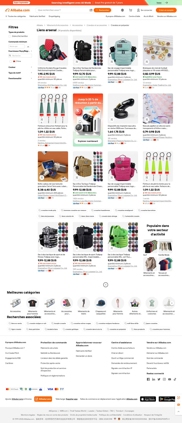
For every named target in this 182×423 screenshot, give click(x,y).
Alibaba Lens (17, 399)
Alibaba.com (131, 399)
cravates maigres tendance (109, 323)
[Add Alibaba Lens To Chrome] (43, 399)
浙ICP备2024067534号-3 (159, 419)
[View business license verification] (115, 419)
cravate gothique (71, 329)
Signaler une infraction (120, 373)
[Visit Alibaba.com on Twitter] (159, 379)
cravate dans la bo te (94, 329)
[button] (91, 10)
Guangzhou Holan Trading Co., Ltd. (157, 85)
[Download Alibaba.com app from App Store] (148, 399)
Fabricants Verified (83, 351)
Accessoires (77, 25)
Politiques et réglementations (53, 376)
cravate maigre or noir (37, 323)
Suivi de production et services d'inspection (53, 369)
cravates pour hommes (161, 329)
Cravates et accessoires (97, 25)
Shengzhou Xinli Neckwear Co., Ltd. (52, 85)
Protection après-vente (50, 363)
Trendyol (119, 411)
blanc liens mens (87, 216)
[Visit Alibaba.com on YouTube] (169, 379)
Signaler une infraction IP (121, 368)
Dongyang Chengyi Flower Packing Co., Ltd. (158, 137)
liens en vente (16, 323)
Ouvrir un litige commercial (122, 358)
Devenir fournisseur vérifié (158, 363)
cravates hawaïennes (102, 210)
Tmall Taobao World (78, 411)
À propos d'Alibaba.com (15, 342)
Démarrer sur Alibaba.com (157, 353)
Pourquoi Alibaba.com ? (15, 348)
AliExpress (53, 411)
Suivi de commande (155, 358)
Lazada (91, 411)
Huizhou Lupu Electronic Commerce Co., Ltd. (88, 85)
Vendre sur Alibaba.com (156, 348)
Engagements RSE (13, 358)
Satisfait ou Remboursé (50, 353)
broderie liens (52, 329)
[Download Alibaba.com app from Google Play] (168, 399)
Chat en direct (117, 353)
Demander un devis (84, 356)
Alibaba (40, 25)
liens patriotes (34, 329)
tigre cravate (16, 329)
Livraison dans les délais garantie (54, 358)
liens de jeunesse (47, 216)
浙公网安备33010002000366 (134, 419)
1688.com (64, 411)
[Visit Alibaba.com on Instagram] (164, 379)
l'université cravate (132, 216)
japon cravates (151, 323)
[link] (178, 397)
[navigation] (20, 155)
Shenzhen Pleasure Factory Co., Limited (123, 141)
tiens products (139, 329)
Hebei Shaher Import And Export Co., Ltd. (53, 195)
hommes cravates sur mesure (75, 210)
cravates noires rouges (82, 323)
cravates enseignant (125, 210)
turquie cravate (60, 323)
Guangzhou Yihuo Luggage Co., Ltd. (122, 79)
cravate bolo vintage (109, 216)
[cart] (131, 10)
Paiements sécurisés (49, 348)
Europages (129, 411)
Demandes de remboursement (124, 363)
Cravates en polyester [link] (120, 25)
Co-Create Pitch (12, 353)
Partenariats (152, 368)
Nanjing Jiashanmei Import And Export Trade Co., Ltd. (53, 143)
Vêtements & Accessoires (57, 25)
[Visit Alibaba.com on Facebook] (148, 379)
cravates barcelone (148, 210)
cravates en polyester (118, 329)
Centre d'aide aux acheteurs (123, 348)
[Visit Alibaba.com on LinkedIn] (153, 379)
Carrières (9, 363)
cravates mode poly (48, 210)
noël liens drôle (132, 323)
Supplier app (72, 399)
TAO (112, 411)
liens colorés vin (68, 216)
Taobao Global (102, 411)
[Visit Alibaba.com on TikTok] (175, 379)
